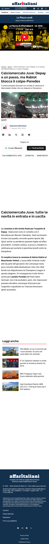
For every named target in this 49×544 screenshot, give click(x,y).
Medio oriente (15, 12)
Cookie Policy (24, 539)
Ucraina (40, 12)
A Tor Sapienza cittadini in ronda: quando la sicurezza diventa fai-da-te (33, 363)
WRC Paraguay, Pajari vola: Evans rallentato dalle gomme (32, 375)
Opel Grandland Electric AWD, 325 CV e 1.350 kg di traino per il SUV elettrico (33, 386)
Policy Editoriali (8, 514)
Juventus (29, 155)
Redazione (6, 517)
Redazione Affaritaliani (18, 126)
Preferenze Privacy (24, 542)
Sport (10, 67)
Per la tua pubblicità (10, 521)
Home (3, 67)
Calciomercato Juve (12, 155)
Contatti (6, 510)
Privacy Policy (24, 535)
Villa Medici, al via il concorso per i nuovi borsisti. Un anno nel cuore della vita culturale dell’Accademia (33, 351)
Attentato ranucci (29, 12)
